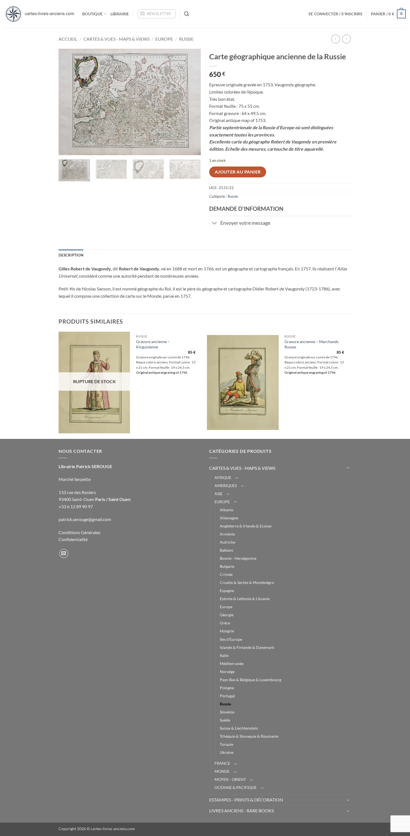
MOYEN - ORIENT (230, 779)
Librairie (119, 13)
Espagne (227, 590)
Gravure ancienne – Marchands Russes (311, 344)
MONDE (222, 771)
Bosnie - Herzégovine (238, 558)
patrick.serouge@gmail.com (85, 519)
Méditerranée (231, 663)
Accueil (68, 38)
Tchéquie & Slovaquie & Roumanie (249, 736)
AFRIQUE (222, 477)
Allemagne (229, 517)
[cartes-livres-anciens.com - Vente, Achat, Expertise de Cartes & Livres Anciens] (39, 14)
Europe (226, 606)
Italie (224, 655)
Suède (225, 720)
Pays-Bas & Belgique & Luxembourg (250, 679)
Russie (186, 38)
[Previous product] (346, 39)
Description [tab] (71, 255)
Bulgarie (227, 566)
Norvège (227, 671)
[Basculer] (214, 223)
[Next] (191, 102)
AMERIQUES (225, 485)
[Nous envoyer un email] (63, 553)
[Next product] (335, 39)
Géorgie (226, 614)
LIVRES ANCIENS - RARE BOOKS (241, 810)
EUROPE (164, 38)
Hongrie (227, 631)
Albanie (226, 509)
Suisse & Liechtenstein (239, 728)
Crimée (226, 574)
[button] (156, 13)
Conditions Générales (79, 532)
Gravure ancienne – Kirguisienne (153, 344)
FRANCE (222, 763)
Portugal (227, 695)
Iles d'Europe (231, 639)
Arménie (227, 534)
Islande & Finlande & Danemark (247, 647)
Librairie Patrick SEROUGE (85, 466)
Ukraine (226, 752)
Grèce (225, 622)
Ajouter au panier (238, 171)
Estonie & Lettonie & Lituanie (245, 598)
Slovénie (227, 712)
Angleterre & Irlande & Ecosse (245, 526)
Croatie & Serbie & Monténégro (247, 582)
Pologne (227, 687)
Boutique (92, 13)
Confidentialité (73, 539)
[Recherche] (186, 14)
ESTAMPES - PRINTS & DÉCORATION (246, 799)
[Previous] (68, 102)
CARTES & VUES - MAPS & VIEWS (116, 38)
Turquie (226, 744)
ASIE (218, 493)
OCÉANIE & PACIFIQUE (235, 787)
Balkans (226, 550)
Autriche (227, 542)
